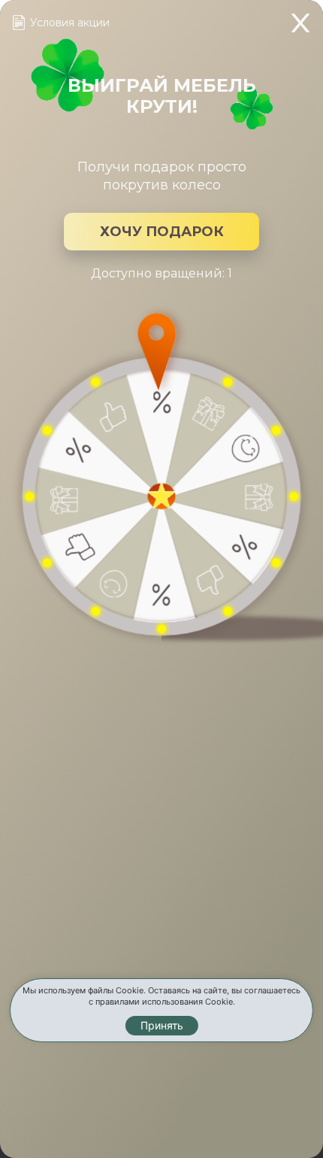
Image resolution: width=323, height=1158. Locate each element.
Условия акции (70, 22)
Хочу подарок (162, 231)
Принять (161, 1025)
